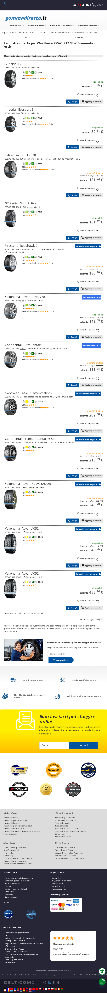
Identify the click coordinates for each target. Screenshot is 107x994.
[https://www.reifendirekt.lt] (24, 991)
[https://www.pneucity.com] (55, 989)
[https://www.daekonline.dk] (24, 989)
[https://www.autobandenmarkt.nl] (27, 989)
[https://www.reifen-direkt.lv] (27, 991)
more (55, 956)
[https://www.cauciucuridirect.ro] (8, 991)
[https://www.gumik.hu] (62, 989)
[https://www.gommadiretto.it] (18, 989)
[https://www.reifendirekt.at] (37, 989)
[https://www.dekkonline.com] (21, 989)
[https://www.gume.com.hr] (18, 991)
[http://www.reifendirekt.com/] (33, 991)
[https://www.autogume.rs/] (30, 991)
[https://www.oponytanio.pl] (5, 991)
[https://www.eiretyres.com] (59, 989)
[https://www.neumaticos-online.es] (33, 989)
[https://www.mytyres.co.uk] (30, 989)
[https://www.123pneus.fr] (8, 989)
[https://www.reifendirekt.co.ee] (21, 991)
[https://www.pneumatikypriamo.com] (52, 989)
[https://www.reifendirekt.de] (5, 989)
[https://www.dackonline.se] (15, 989)
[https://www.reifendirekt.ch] (11, 989)
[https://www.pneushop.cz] (49, 989)
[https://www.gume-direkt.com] (40, 989)
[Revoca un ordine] (79, 5)
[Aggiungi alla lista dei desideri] (98, 97)
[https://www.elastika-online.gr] (11, 991)
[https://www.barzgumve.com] (15, 991)
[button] (102, 971)
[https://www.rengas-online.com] (46, 989)
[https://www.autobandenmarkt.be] (43, 989)
